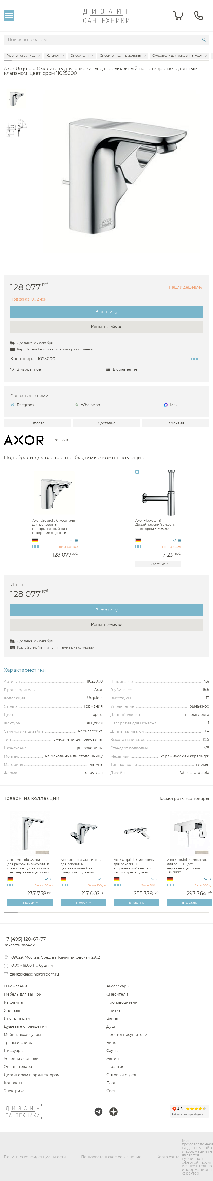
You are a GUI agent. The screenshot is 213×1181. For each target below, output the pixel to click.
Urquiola (59, 440)
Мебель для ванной (23, 994)
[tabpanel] (30, 858)
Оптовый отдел (121, 1074)
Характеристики (25, 670)
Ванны (112, 1018)
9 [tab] (120, 915)
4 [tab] (52, 915)
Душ (110, 1026)
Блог (111, 1082)
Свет (111, 1091)
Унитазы (12, 1010)
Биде (111, 1042)
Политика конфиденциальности (35, 1157)
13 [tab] (175, 915)
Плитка (113, 1010)
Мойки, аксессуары (22, 1034)
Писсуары (13, 1050)
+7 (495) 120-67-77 (25, 939)
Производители (122, 1002)
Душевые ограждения (25, 1026)
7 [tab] (93, 915)
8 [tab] (107, 915)
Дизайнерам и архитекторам (32, 1074)
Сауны (112, 1050)
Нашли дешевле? (186, 287)
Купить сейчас (106, 326)
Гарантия (175, 423)
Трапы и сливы (18, 1042)
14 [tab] (189, 915)
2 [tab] (24, 915)
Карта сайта (168, 1157)
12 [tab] (161, 915)
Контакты (13, 1082)
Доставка (106, 423)
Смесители (117, 994)
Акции (112, 1058)
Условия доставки (21, 1058)
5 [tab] (65, 915)
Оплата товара (18, 1066)
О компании (15, 986)
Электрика (14, 1091)
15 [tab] (202, 915)
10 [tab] (134, 915)
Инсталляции (17, 1018)
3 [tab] (38, 915)
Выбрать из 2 (158, 564)
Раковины (13, 1002)
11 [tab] (148, 915)
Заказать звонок (19, 945)
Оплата (37, 423)
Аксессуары (117, 986)
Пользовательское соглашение (111, 1157)
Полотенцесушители (126, 1034)
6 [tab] (79, 915)
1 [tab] (11, 912)
